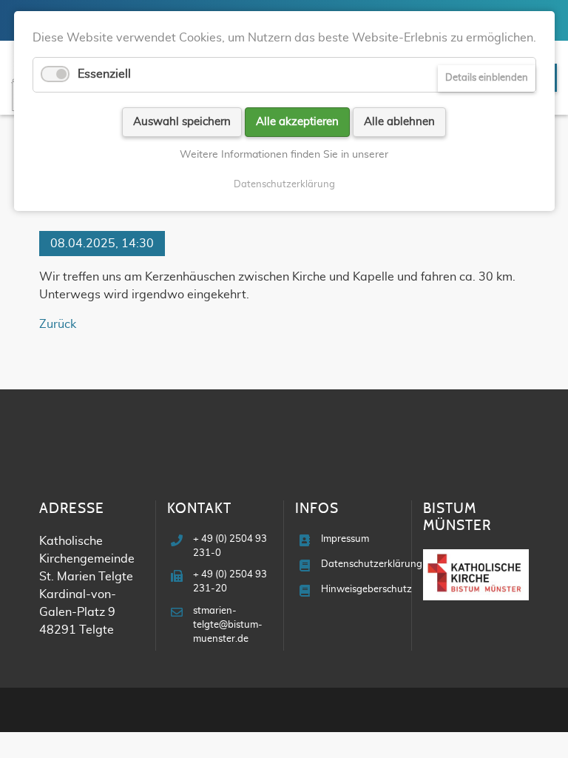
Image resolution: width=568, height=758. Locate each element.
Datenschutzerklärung (371, 564)
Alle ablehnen (399, 121)
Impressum (345, 539)
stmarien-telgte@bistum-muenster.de (228, 625)
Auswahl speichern (182, 121)
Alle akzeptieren (297, 121)
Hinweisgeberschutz (366, 589)
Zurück (57, 324)
